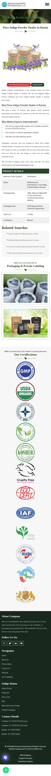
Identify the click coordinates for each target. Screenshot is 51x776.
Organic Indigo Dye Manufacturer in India (22, 234)
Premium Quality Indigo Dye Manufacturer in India (26, 247)
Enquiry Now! (37, 85)
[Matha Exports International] (14, 4)
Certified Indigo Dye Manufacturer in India (23, 240)
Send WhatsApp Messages (19, 85)
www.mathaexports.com (25, 165)
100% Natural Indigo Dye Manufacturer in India (24, 253)
